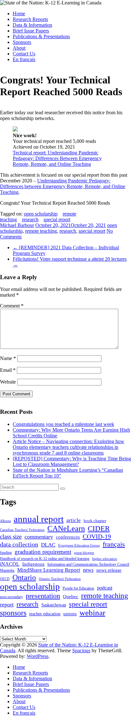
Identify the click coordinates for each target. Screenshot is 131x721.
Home (19, 13)
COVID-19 (97, 536)
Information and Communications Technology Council (88, 564)
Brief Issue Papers (31, 30)
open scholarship (41, 213)
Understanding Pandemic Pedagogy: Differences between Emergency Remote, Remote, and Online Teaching (62, 186)
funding (6, 552)
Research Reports (30, 19)
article (73, 520)
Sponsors (22, 42)
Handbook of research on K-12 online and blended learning (44, 558)
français (114, 544)
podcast (104, 587)
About (19, 48)
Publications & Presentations (41, 36)
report (7, 604)
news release (108, 570)
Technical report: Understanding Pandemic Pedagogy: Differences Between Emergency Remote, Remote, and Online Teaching (57, 158)
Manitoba (7, 571)
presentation (43, 596)
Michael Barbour (17, 225)
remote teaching (41, 231)
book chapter (95, 520)
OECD (5, 579)
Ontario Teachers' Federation (60, 579)
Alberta (5, 521)
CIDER (99, 528)
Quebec (70, 596)
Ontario (24, 577)
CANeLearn (66, 528)
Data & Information (32, 25)
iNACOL (9, 564)
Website (8, 382)
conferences (68, 537)
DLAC (48, 545)
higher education (104, 559)
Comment (12, 305)
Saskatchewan (53, 604)
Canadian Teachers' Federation (22, 530)
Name (8, 358)
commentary (38, 537)
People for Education (78, 588)
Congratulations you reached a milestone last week (63, 424)
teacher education (44, 613)
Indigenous (33, 564)
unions (70, 613)
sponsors (13, 612)
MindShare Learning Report (48, 570)
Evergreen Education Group (79, 545)
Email (8, 370)
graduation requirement (43, 551)
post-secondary (11, 597)
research (30, 219)
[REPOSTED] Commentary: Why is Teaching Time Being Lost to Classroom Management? (72, 461)
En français (24, 59)
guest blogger (84, 553)
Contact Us (24, 53)
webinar (92, 612)
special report (57, 219)
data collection (19, 544)
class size (11, 536)
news (88, 570)
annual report (39, 519)
